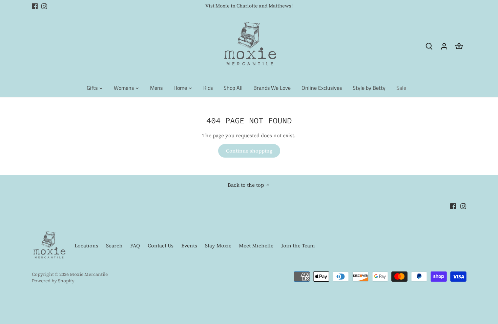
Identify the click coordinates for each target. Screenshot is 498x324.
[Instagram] (410, 291)
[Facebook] (400, 291)
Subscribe (456, 270)
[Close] (479, 175)
